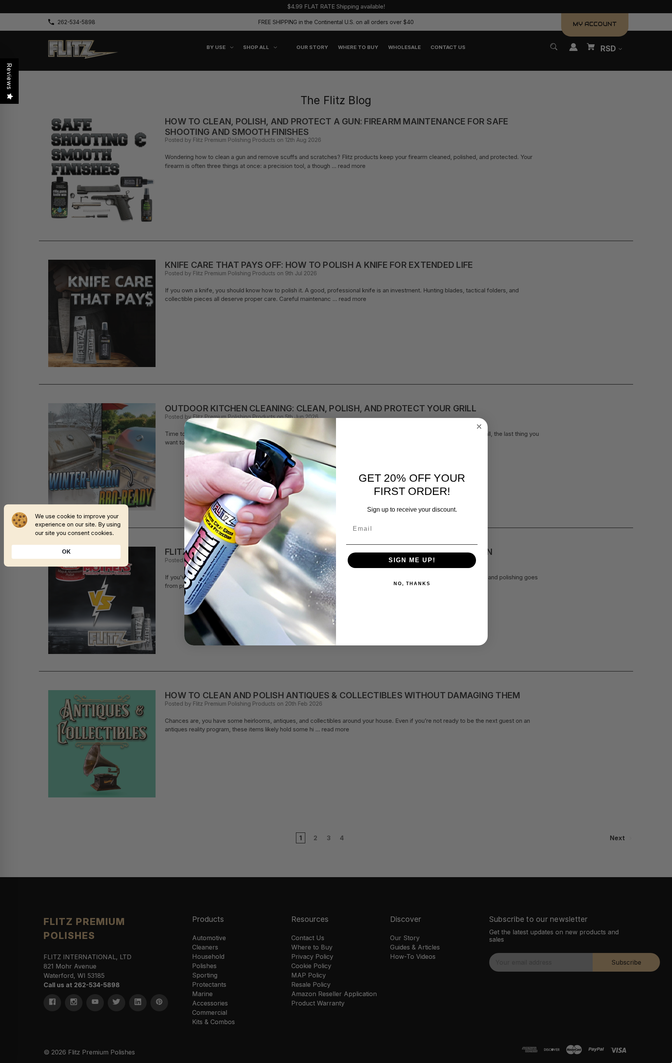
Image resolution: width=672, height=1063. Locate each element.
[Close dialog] (479, 426)
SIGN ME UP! (412, 560)
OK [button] (66, 551)
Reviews (9, 76)
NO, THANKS (412, 583)
